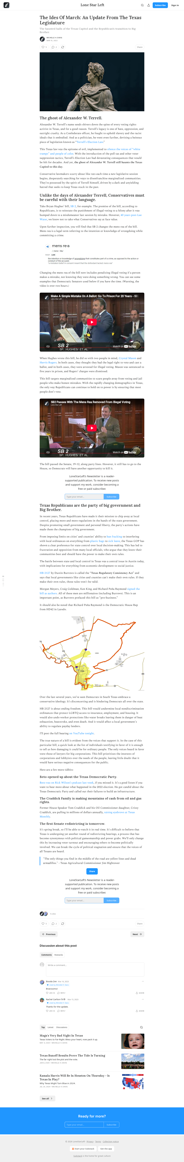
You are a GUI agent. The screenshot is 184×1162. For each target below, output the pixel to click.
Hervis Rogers (48, 363)
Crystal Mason (127, 358)
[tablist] (52, 955)
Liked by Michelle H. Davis (59, 985)
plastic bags (97, 541)
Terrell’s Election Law (90, 142)
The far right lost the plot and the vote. (59, 1059)
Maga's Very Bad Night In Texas (61, 1035)
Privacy (90, 1141)
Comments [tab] (46, 955)
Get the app (106, 1148)
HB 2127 (45, 573)
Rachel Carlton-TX (54, 999)
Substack (77, 1156)
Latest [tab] (50, 1027)
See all (45, 1098)
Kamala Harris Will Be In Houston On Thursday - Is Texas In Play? (75, 1077)
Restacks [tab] (58, 955)
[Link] (35, 118)
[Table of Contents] (3, 581)
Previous (50, 934)
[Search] (142, 5)
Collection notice (111, 1141)
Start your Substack (84, 1148)
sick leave (114, 541)
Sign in (175, 5)
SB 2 (73, 206)
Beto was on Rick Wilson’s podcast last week (67, 783)
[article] (92, 1041)
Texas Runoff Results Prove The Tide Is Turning (72, 1055)
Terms (98, 1141)
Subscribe (160, 5)
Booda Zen (51, 981)
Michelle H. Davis (54, 38)
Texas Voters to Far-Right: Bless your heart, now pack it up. (69, 1039)
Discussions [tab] (61, 1027)
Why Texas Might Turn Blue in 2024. (57, 1083)
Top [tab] (43, 1027)
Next (135, 934)
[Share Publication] (149, 5)
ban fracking (114, 537)
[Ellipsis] (143, 981)
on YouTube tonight (81, 733)
